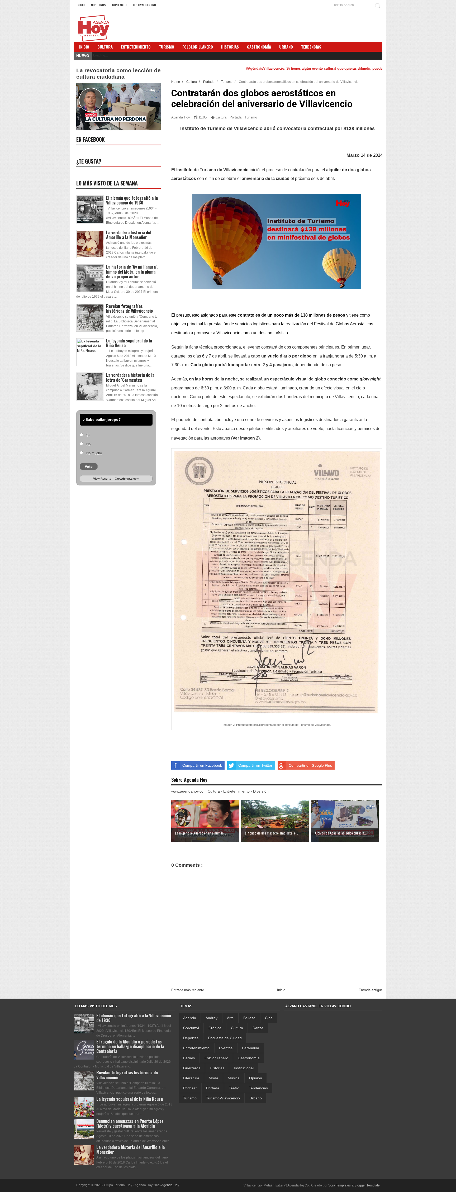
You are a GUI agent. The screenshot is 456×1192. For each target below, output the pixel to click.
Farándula (250, 1048)
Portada (235, 117)
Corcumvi (191, 1028)
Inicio (81, 5)
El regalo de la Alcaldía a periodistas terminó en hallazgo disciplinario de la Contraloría (130, 1046)
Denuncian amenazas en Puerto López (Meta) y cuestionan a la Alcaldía (129, 1123)
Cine (269, 1018)
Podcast (190, 1088)
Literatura (191, 1078)
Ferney (189, 1058)
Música (234, 1078)
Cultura (105, 47)
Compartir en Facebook (202, 765)
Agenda (189, 1018)
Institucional (244, 1068)
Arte (230, 1018)
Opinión (255, 1078)
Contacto (119, 5)
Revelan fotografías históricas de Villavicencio (129, 308)
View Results (102, 478)
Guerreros (191, 1068)
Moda (213, 1078)
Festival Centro (144, 5)
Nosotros (98, 5)
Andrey (211, 1018)
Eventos (225, 1048)
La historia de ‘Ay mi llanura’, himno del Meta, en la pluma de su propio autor (132, 271)
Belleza (249, 1018)
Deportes (190, 1038)
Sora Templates (339, 1185)
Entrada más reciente (187, 990)
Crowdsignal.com (127, 478)
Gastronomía (249, 1058)
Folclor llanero (216, 1058)
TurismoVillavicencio (223, 1098)
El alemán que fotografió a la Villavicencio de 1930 (132, 200)
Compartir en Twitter (255, 765)
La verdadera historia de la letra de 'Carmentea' (130, 377)
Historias (217, 1068)
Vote (89, 466)
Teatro (234, 1088)
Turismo (251, 117)
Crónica (214, 1028)
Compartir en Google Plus (310, 765)
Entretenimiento (136, 47)
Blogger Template (367, 1185)
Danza (258, 1028)
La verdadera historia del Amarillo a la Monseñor (128, 234)
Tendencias (258, 1088)
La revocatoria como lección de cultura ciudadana (118, 73)
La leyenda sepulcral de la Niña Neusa (129, 343)
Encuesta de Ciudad (225, 1038)
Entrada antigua (371, 990)
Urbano (255, 1098)
